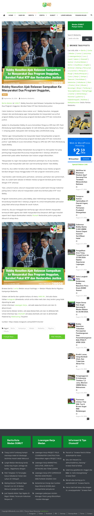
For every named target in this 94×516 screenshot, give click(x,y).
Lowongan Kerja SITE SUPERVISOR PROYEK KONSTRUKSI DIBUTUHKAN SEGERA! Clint (48, 476)
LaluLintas (87, 53)
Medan (9, 103)
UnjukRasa (78, 65)
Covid (70, 59)
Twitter (41, 514)
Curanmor (73, 71)
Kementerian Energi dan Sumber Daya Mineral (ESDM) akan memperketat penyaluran (47, 486)
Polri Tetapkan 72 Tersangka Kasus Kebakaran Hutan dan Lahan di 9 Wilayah (15, 476)
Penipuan (82, 71)
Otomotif (21, 314)
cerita (16, 288)
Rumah (35, 215)
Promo (71, 85)
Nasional (71, 97)
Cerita (41, 15)
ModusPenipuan (80, 74)
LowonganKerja (75, 56)
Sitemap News (72, 514)
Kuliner (70, 62)
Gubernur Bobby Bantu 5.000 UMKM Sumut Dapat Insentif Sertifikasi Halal (81, 231)
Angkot (86, 65)
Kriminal (71, 68)
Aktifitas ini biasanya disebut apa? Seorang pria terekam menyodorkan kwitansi (81, 177)
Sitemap (62, 514)
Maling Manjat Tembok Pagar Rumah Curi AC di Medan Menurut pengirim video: (15, 486)
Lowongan (19, 305)
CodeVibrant (44, 511)
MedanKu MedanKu (27, 98)
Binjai (79, 88)
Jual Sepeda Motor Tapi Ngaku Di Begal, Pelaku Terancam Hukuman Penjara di (17, 496)
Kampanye (22, 328)
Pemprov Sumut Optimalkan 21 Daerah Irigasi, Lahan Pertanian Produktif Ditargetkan (82, 204)
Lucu (84, 56)
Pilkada (6, 331)
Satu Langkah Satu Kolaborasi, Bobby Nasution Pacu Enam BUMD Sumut (82, 283)
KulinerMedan (80, 62)
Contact (89, 514)
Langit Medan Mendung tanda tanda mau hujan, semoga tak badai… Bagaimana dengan (16, 466)
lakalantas (72, 82)
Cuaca (70, 76)
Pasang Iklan (80, 15)
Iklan (89, 82)
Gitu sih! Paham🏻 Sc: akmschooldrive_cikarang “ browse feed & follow (76, 463)
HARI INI (41, 296)
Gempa (83, 76)
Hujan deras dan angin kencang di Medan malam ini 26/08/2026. (82, 307)
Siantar (72, 94)
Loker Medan (66, 15)
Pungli (70, 74)
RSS (56, 514)
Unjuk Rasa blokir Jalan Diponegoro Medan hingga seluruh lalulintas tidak (11, 337)
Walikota (84, 100)
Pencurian (87, 68)
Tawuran (71, 79)
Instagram (11, 299)
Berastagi (71, 88)
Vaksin (76, 59)
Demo (70, 65)
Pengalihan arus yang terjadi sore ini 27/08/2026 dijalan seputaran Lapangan (82, 257)
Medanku (41, 328)
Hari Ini (22, 15)
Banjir (76, 76)
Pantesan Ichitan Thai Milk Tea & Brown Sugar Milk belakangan (81, 405)
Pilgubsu (51, 328)
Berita (31, 15)
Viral (77, 85)
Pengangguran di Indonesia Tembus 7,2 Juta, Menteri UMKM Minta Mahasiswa (82, 381)
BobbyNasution (74, 102)
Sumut (78, 53)
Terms (82, 514)
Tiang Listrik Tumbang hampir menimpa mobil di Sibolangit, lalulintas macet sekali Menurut (16, 455)
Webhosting (15, 317)
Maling (78, 68)
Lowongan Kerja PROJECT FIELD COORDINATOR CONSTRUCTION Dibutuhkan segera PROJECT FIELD (48, 455)
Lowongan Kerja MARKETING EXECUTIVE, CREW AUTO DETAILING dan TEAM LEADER (46, 466)
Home (11, 15)
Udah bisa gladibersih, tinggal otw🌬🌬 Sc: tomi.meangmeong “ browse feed (79, 473)
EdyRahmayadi (73, 100)
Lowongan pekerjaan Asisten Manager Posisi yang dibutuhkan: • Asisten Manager (48, 496)
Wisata (83, 85)
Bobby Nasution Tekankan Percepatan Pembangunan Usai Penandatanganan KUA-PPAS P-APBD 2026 (82, 333)
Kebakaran (81, 82)
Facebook (49, 514)
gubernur (80, 97)
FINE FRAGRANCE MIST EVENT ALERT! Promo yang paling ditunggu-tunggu (58, 337)
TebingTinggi (87, 91)
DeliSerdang (81, 94)
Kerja (25, 305)
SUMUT (52, 15)
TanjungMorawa (74, 91)
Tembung (86, 88)
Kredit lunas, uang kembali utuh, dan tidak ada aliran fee (81, 359)
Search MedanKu (74, 35)
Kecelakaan (80, 79)
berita (5, 94)
